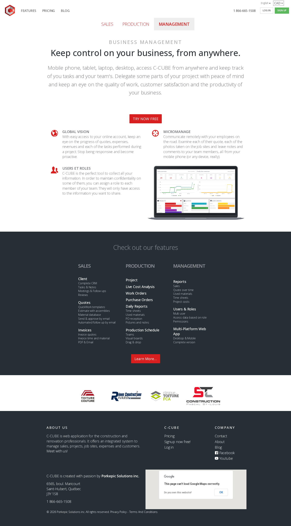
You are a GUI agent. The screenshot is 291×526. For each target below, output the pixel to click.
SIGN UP (281, 10)
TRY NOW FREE (145, 118)
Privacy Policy (118, 512)
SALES (107, 24)
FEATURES (28, 11)
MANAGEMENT (174, 24)
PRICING (48, 11)
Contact (221, 436)
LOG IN (267, 10)
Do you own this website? (178, 492)
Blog (218, 447)
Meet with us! (57, 451)
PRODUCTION (136, 24)
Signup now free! (177, 441)
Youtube (225, 458)
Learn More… (145, 358)
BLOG (65, 11)
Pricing (169, 436)
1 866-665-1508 (244, 11)
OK (221, 492)
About (219, 441)
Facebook (226, 452)
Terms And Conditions (143, 512)
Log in (169, 447)
